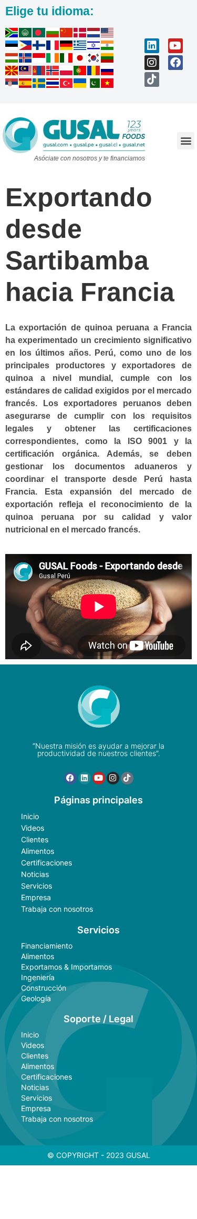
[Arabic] (26, 34)
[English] (108, 34)
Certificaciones (46, 862)
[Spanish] (26, 84)
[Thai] (53, 84)
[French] (53, 47)
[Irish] (53, 59)
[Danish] (80, 34)
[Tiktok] (151, 79)
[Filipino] (26, 47)
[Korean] (94, 59)
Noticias (35, 874)
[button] (185, 140)
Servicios (36, 885)
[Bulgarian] (53, 34)
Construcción (43, 987)
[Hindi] (108, 47)
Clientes (34, 839)
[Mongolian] (39, 72)
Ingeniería (38, 977)
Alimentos (37, 851)
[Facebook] (175, 62)
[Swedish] (39, 84)
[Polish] (67, 72)
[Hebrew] (94, 47)
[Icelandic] (26, 59)
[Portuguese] (80, 72)
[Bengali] (39, 34)
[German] (67, 47)
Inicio (30, 816)
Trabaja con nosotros (57, 908)
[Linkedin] (151, 45)
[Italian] (67, 59)
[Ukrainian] (80, 84)
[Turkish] (67, 84)
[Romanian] (94, 72)
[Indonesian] (39, 59)
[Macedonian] (12, 72)
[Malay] (26, 72)
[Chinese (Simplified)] (67, 34)
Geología (36, 998)
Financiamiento (46, 945)
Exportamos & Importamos (66, 966)
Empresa (36, 897)
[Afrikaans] (12, 34)
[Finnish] (39, 47)
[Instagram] (151, 62)
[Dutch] (94, 34)
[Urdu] (94, 84)
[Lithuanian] (108, 59)
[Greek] (80, 47)
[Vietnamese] (108, 84)
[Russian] (108, 72)
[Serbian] (12, 84)
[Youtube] (175, 45)
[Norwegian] (53, 72)
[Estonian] (12, 47)
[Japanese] (80, 59)
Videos (32, 827)
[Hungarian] (12, 59)
